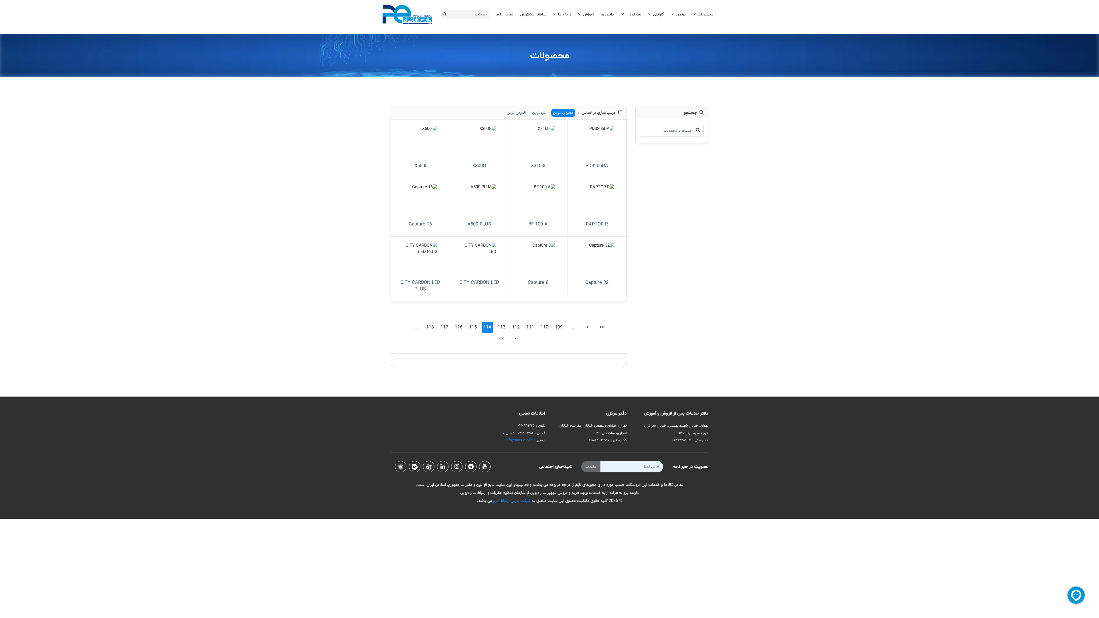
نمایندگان (633, 14)
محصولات (705, 14)
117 (444, 327)
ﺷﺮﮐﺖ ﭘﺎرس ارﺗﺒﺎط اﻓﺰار (511, 501)
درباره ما (564, 14)
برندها (680, 14)
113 (501, 327)
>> (501, 339)
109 (559, 327)
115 (473, 327)
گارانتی (658, 14)
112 (516, 327)
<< (602, 327)
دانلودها (607, 14)
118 (430, 327)
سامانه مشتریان (533, 14)
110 (544, 327)
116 (458, 327)
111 (530, 327)
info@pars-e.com (519, 440)
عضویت (591, 466)
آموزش (588, 14)
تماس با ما (504, 14)
